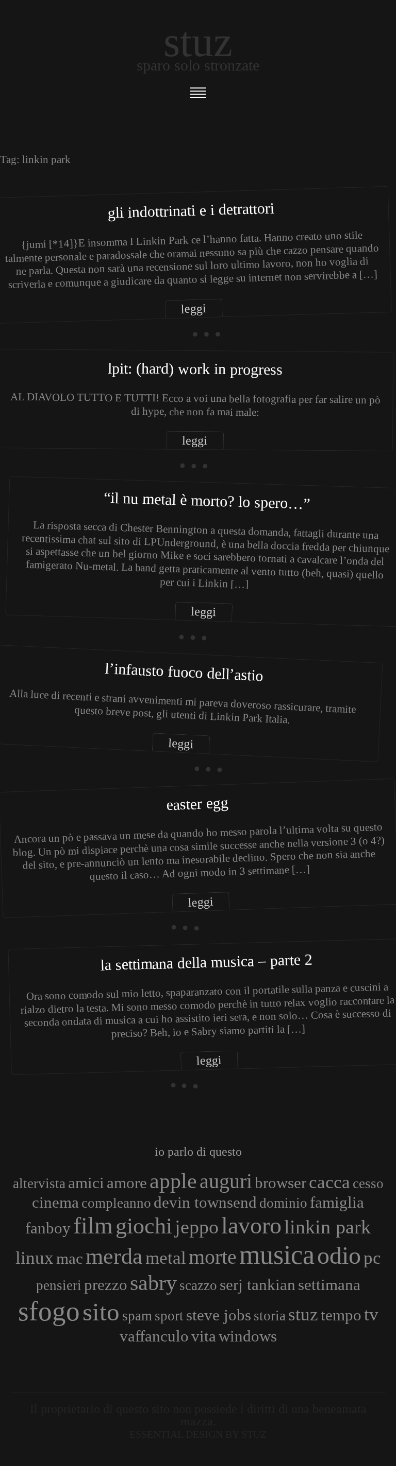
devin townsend (205, 1202)
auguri (226, 1181)
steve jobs (218, 1315)
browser (280, 1183)
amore (127, 1183)
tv (371, 1314)
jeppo (197, 1227)
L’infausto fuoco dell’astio (183, 672)
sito (101, 1312)
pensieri (58, 1285)
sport (169, 1315)
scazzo (198, 1285)
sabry (153, 1282)
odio (339, 1255)
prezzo (105, 1285)
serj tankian (257, 1285)
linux (34, 1257)
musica (277, 1254)
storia (270, 1315)
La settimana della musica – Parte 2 (206, 961)
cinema (55, 1202)
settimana (329, 1285)
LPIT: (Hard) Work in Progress (195, 368)
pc (372, 1257)
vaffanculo (154, 1336)
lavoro (251, 1225)
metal (165, 1257)
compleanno (116, 1203)
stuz (303, 1314)
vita (203, 1336)
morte (213, 1256)
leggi (194, 308)
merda (114, 1256)
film (93, 1225)
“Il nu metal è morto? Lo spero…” (207, 500)
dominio (283, 1203)
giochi (144, 1226)
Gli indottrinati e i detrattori (190, 210)
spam (137, 1315)
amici (86, 1183)
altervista (39, 1183)
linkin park (327, 1227)
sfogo (49, 1311)
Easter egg (197, 803)
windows (248, 1336)
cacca (329, 1182)
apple (173, 1181)
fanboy (48, 1228)
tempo (341, 1315)
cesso (368, 1183)
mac (69, 1258)
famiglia (337, 1202)
